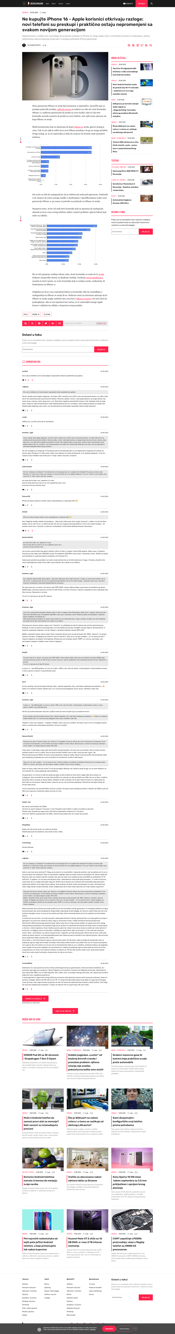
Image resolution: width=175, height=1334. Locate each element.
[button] (24, 4)
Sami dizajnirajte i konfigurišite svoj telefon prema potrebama (127, 1121)
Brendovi (141, 3)
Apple (101, 274)
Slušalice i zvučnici (118, 180)
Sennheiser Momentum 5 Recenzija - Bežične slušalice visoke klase (125, 187)
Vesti (47, 3)
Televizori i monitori (118, 167)
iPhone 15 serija (83, 299)
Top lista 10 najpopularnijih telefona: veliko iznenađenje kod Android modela (125, 71)
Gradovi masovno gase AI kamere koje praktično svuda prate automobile (130, 1059)
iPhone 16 (78, 127)
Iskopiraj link (101, 323)
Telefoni (47, 314)
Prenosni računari (29, 1287)
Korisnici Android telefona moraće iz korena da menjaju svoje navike (40, 1181)
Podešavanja (125, 1329)
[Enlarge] (106, 146)
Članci (54, 3)
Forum (68, 3)
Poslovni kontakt (95, 1287)
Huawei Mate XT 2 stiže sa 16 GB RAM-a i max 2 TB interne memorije (85, 1242)
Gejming (47, 1287)
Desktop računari (28, 1301)
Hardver (25, 1294)
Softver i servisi (28, 1172)
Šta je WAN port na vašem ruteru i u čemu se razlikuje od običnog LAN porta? (125, 129)
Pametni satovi (72, 1298)
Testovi (60, 3)
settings (93, 1330)
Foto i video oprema (29, 1308)
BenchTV (129, 3)
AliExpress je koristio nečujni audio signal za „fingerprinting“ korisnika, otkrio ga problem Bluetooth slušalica (125, 110)
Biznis (113, 100)
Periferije (25, 1305)
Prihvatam (109, 1329)
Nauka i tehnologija (118, 138)
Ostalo (113, 196)
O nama (92, 1284)
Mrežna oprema (28, 1312)
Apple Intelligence (94, 278)
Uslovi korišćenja (95, 1291)
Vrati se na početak (64, 1011)
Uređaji (25, 12)
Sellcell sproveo (64, 109)
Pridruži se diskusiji (33, 999)
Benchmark (71, 1315)
